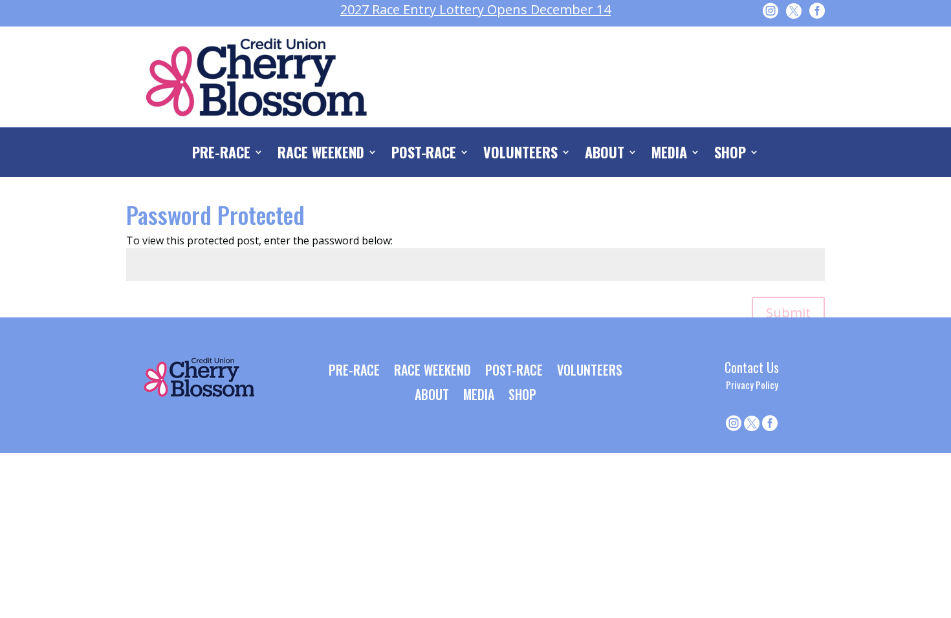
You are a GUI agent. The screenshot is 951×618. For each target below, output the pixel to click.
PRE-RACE (221, 154)
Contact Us (752, 367)
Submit (788, 312)
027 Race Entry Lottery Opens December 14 (475, 9)
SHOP (730, 154)
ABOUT (604, 154)
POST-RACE (424, 154)
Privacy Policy (752, 385)
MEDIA (669, 154)
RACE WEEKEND (321, 154)
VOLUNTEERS (520, 154)
